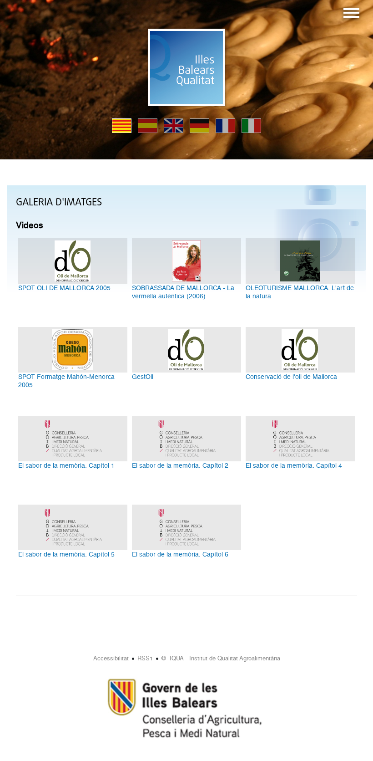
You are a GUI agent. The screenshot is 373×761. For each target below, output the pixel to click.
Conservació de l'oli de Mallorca (291, 376)
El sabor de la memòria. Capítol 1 (66, 465)
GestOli (142, 376)
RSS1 (145, 658)
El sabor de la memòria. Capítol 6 (180, 554)
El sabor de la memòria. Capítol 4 (294, 465)
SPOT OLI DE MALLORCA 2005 (64, 287)
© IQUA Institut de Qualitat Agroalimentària (220, 658)
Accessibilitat (111, 658)
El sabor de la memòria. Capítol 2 (180, 465)
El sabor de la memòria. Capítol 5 (66, 554)
